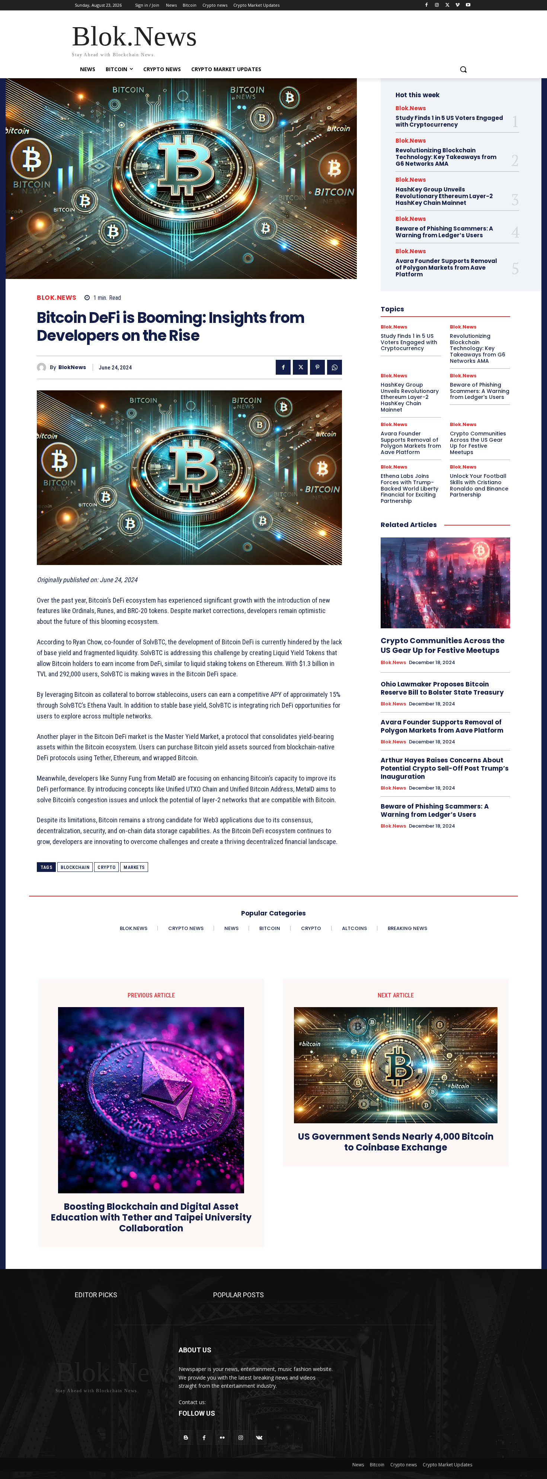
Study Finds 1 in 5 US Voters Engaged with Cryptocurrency (449, 121)
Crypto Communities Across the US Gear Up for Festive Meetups (478, 443)
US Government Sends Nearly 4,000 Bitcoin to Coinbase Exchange (396, 1142)
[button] (463, 69)
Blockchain (75, 867)
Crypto (106, 867)
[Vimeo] (457, 5)
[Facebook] (426, 5)
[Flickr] (222, 1437)
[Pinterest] (317, 367)
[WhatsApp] (334, 367)
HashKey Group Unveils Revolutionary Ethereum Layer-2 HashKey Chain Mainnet (444, 196)
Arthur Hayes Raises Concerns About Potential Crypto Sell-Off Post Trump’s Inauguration (445, 768)
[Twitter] (447, 5)
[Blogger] (186, 1437)
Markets (134, 867)
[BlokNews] (43, 367)
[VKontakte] (259, 1437)
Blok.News (57, 298)
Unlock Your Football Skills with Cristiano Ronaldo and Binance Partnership (479, 485)
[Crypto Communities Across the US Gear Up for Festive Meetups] (445, 582)
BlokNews (72, 367)
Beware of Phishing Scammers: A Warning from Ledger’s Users (444, 232)
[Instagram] (437, 5)
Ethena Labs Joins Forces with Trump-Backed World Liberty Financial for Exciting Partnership (409, 488)
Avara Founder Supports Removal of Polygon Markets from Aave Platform (446, 267)
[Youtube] (468, 5)
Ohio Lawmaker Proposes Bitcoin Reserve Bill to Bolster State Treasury (442, 688)
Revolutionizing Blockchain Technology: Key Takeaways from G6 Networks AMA (446, 157)
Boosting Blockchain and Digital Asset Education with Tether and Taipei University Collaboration (151, 1218)
